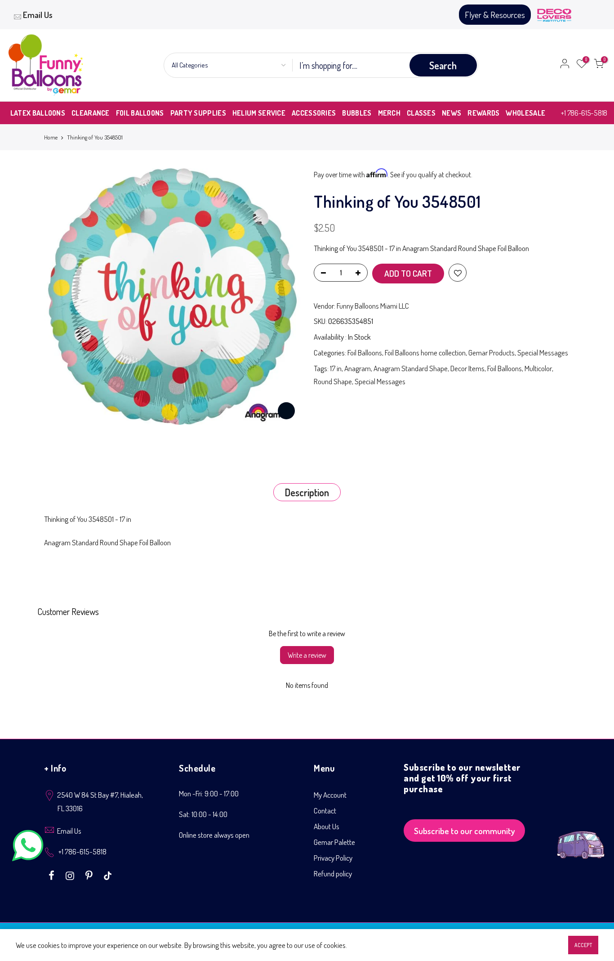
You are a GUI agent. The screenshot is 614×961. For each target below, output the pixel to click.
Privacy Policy (333, 857)
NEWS (451, 112)
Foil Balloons (364, 352)
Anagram (357, 368)
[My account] (565, 65)
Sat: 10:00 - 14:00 (203, 814)
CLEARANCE (90, 112)
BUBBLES (356, 112)
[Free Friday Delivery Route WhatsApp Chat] (581, 838)
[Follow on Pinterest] (90, 874)
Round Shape (333, 381)
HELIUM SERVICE (258, 112)
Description (307, 492)
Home (51, 137)
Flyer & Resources (495, 14)
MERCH (389, 112)
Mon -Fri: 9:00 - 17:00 (209, 793)
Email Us (38, 14)
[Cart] (599, 65)
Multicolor (538, 368)
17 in (336, 368)
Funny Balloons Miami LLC (373, 305)
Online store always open (214, 835)
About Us (326, 826)
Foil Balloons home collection (425, 352)
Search (443, 65)
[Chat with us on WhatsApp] (28, 847)
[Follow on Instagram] (71, 874)
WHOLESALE (525, 112)
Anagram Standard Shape (411, 368)
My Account (330, 794)
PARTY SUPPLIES (198, 112)
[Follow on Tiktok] (107, 874)
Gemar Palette (334, 842)
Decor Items (467, 368)
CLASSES (421, 112)
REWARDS (483, 112)
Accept (583, 945)
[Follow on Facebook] (53, 874)
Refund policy (333, 873)
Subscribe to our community (464, 830)
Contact (325, 810)
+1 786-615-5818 (584, 112)
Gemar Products (491, 352)
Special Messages (542, 352)
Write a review (307, 655)
